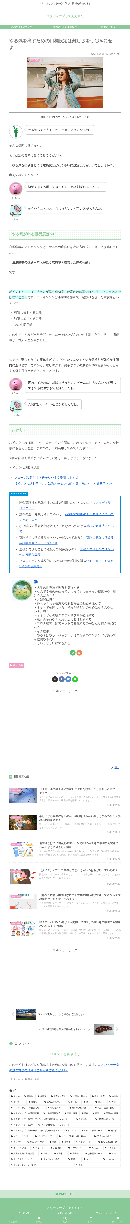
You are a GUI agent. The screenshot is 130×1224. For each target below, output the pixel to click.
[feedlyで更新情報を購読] (73, 653)
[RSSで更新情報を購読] (79, 653)
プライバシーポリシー (107, 1213)
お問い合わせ (65, 1213)
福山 (37, 582)
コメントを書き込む (65, 1054)
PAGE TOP (66, 1194)
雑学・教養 (18, 665)
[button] (120, 741)
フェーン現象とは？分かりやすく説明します (44, 477)
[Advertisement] (65, 727)
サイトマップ (22, 1213)
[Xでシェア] (55, 679)
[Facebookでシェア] (62, 679)
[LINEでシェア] (75, 679)
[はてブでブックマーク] (68, 679)
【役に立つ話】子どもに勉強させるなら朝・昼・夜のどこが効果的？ (61, 483)
